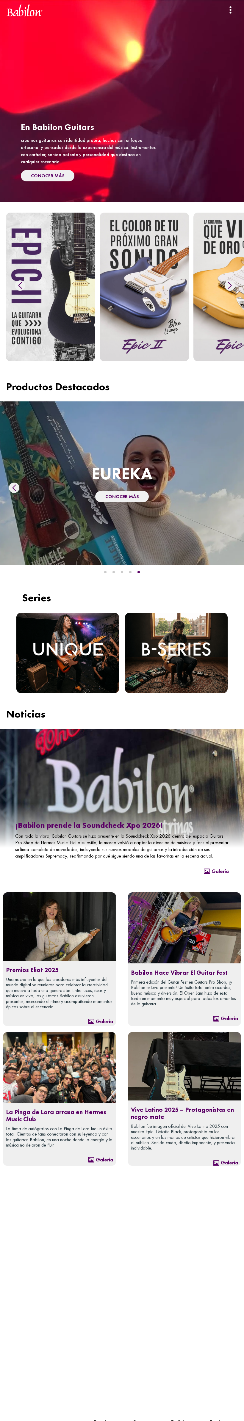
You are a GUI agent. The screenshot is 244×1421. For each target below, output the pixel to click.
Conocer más (122, 492)
